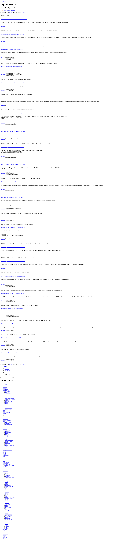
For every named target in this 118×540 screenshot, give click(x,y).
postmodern (7, 404)
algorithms (5, 387)
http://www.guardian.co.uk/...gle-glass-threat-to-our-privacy (12, 308)
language (7, 400)
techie (4, 472)
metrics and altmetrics (9, 465)
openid (6, 505)
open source (7, 504)
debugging (7, 480)
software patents (8, 515)
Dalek (4, 411)
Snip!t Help (7, 369)
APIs (6, 474)
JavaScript (7, 492)
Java (6, 489)
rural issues (5, 466)
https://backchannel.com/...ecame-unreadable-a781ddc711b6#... (13, 164)
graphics (7, 484)
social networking (8, 514)
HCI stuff (5, 429)
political (6, 403)
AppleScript (7, 475)
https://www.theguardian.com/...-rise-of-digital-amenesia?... (12, 66)
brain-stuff (7, 392)
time (6, 447)
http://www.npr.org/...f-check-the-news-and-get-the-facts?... (12, 147)
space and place (8, 409)
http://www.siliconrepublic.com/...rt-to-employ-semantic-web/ (13, 293)
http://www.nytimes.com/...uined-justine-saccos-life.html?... (12, 216)
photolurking (7, 443)
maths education (8, 424)
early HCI (7, 434)
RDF (6, 508)
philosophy (7, 402)
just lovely (5, 453)
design (4, 414)
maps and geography (7, 455)
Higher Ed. (7, 423)
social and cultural (8, 408)
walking (4, 535)
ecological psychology (9, 398)
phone (6, 506)
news (4, 457)
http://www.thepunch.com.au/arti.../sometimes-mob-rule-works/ (13, 352)
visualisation (5, 534)
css (6, 478)
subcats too (23, 12)
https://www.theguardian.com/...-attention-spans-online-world (12, 34)
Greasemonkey (8, 485)
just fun (4, 452)
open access (5, 458)
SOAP (6, 513)
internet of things (8, 441)
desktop (6, 482)
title (7, 12)
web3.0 (6, 525)
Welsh (4, 536)
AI (3, 385)
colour (4, 410)
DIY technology (6, 419)
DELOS (4, 413)
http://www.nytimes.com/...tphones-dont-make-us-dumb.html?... (13, 276)
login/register (3, 1)
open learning (8, 425)
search (4, 468)
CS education (8, 422)
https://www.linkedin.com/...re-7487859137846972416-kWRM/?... (14, 19)
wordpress (5, 537)
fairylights (5, 426)
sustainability (5, 471)
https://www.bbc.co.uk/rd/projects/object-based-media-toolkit (12, 82)
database (7, 479)
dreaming (7, 397)
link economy (8, 418)
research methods (6, 464)
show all (5, 382)
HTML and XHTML (9, 486)
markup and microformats (10, 497)
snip (11, 12)
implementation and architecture (11, 439)
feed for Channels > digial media (10, 10)
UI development (8, 519)
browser (7, 476)
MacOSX (7, 496)
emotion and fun (8, 436)
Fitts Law (7, 437)
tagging (6, 517)
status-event (7, 446)
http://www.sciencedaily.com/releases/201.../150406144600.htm (13, 227)
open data (7, 503)
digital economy (6, 416)
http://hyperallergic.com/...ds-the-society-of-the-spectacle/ (12, 181)
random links (5, 463)
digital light (7, 395)
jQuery (6, 493)
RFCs (6, 509)
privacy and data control (10, 445)
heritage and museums (7, 450)
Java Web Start (8, 490)
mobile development (9, 498)
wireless (7, 526)
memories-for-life (8, 401)
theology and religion (7, 531)
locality (4, 454)
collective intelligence (9, 477)
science (4, 467)
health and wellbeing (7, 448)
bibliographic (5, 389)
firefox (6, 483)
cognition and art (6, 390)
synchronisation (8, 516)
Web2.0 (6, 524)
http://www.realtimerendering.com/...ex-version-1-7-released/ (12, 337)
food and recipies (6, 427)
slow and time (8, 406)
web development (8, 520)
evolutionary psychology (10, 399)
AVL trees (5, 388)
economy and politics (7, 420)
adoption (7, 431)
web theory (7, 522)
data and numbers (6, 412)
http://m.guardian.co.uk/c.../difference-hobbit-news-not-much (12, 323)
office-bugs (7, 501)
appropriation (8, 432)
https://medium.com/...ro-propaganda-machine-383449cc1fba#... (13, 131)
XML (6, 527)
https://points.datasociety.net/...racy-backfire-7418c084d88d (12, 97)
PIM (6, 444)
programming (8, 507)
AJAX (6, 473)
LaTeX (6, 494)
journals (4, 451)
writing (4, 538)
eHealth (6, 435)
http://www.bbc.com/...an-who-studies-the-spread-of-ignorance (13, 113)
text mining (5, 529)
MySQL (7, 500)
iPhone (6, 488)
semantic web (8, 511)
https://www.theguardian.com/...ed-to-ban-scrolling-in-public (12, 49)
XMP (6, 528)
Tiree (4, 532)
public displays (6, 462)
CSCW (6, 433)
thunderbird (7, 518)
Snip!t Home (7, 370)
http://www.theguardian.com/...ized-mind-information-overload (13, 261)
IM (6, 487)
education (5, 421)
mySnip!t (5, 366)
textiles (4, 530)
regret (6, 405)
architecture (7, 391)
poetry (4, 461)
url (9, 12)
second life (7, 510)
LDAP (6, 495)
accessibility (5, 384)
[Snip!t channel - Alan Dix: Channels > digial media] (2, 10)
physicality (5, 459)
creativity (7, 394)
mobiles (6, 442)
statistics (4, 469)
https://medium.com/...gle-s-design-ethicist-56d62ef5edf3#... (12, 197)
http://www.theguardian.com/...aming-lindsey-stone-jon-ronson (13, 247)
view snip (3, 26)
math (4, 456)
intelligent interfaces (9, 440)
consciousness (8, 393)
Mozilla (6, 499)
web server (7, 521)
